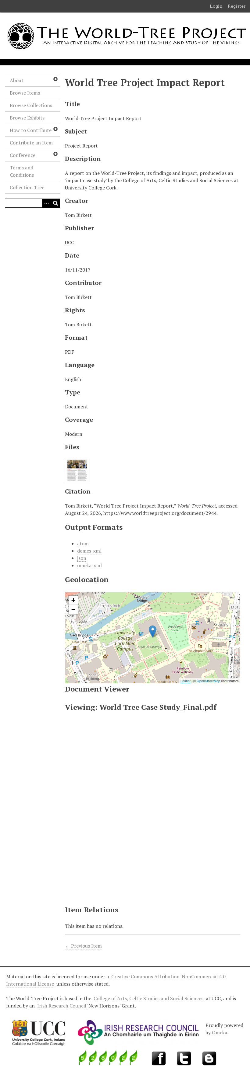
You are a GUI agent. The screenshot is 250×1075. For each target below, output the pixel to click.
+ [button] (73, 600)
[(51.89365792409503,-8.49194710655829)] (152, 631)
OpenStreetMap (208, 680)
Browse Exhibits (27, 117)
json (81, 558)
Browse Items (25, 92)
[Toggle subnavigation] (55, 79)
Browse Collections (31, 105)
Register (237, 6)
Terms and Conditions (22, 171)
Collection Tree (27, 187)
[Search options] (46, 203)
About (16, 80)
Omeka (219, 1032)
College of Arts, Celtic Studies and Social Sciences (148, 998)
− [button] (73, 609)
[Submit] (55, 203)
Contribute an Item (31, 142)
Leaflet (185, 680)
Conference (22, 155)
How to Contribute (31, 130)
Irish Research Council (61, 1005)
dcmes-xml (89, 550)
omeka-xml (89, 565)
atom (83, 543)
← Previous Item (83, 945)
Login (216, 6)
